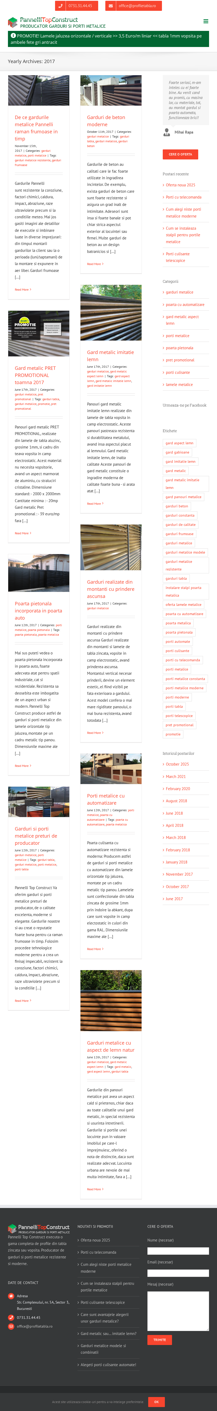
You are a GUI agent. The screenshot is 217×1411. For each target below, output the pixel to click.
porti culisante (178, 372)
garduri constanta (180, 515)
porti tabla (22, 869)
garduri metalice (98, 136)
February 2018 (178, 849)
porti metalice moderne (185, 688)
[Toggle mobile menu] (206, 21)
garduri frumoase (179, 533)
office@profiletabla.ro (35, 1326)
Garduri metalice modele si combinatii (103, 1349)
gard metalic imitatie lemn (113, 381)
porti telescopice (179, 715)
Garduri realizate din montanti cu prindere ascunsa (110, 589)
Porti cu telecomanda (183, 197)
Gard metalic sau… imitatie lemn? (109, 1333)
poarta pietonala (39, 630)
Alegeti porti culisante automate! (108, 1364)
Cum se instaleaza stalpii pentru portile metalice (183, 235)
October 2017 (177, 886)
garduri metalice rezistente (33, 160)
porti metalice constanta (185, 678)
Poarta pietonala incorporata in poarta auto (38, 610)
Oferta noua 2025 (180, 184)
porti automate (178, 641)
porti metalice (37, 155)
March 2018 (176, 837)
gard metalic (123, 1067)
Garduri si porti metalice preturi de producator (36, 835)
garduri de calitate (181, 524)
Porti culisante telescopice (103, 1302)
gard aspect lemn (98, 1071)
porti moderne (177, 697)
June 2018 (174, 813)
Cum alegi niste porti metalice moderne (106, 1267)
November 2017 (179, 874)
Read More (22, 289)
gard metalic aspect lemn (182, 320)
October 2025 (177, 764)
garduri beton (177, 506)
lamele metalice (179, 384)
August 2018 (176, 800)
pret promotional (180, 359)
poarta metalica (48, 634)
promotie (44, 404)
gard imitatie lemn (99, 386)
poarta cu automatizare (185, 304)
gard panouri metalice (183, 496)
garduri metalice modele (185, 552)
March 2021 (176, 776)
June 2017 (174, 898)
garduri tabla (50, 399)
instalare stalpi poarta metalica (183, 591)
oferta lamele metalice (183, 604)
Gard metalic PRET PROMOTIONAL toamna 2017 (35, 375)
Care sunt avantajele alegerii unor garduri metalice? (105, 1318)
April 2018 (174, 825)
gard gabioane (177, 452)
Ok (156, 1402)
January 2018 (176, 862)
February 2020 (178, 788)
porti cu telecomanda (183, 660)
